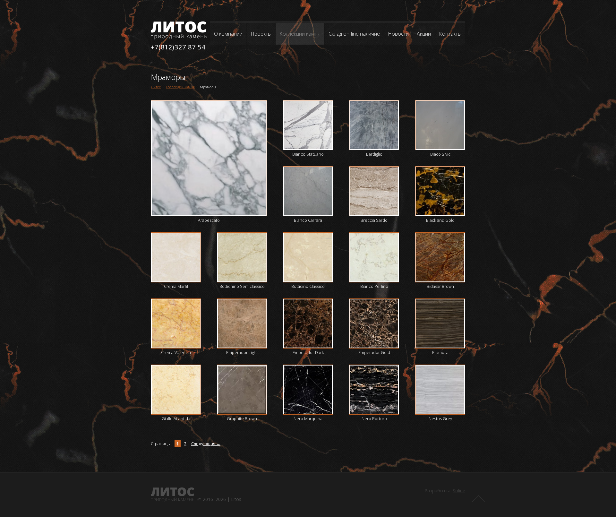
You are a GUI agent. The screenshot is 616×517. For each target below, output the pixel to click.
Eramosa (440, 352)
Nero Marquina (308, 418)
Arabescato (209, 220)
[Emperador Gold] (374, 323)
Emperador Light (242, 352)
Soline (459, 490)
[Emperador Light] (242, 323)
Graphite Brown (242, 418)
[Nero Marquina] (308, 389)
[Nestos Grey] (440, 389)
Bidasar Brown (440, 286)
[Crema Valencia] (176, 323)
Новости (398, 33)
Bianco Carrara (308, 220)
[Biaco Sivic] (440, 125)
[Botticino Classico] (308, 257)
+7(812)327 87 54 (178, 47)
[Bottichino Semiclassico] (242, 257)
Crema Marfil (176, 286)
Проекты (261, 33)
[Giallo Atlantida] (176, 389)
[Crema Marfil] (176, 257)
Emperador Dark (308, 352)
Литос (156, 86)
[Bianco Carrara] (308, 191)
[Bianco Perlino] (374, 257)
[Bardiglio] (374, 125)
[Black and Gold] (440, 191)
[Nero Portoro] (374, 389)
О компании (228, 33)
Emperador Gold (374, 352)
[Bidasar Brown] (440, 257)
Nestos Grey (440, 418)
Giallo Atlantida (176, 418)
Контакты (450, 33)
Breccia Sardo (374, 220)
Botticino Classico (308, 286)
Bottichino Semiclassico (242, 286)
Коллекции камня (300, 33)
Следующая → (205, 443)
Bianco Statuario (308, 154)
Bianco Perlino (374, 286)
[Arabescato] (209, 158)
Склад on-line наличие (354, 33)
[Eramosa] (440, 323)
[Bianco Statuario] (308, 125)
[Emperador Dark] (308, 323)
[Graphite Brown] (242, 389)
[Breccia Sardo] (374, 191)
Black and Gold (440, 220)
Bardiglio (374, 154)
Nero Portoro (374, 418)
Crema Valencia (176, 352)
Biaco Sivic (440, 154)
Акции (424, 33)
